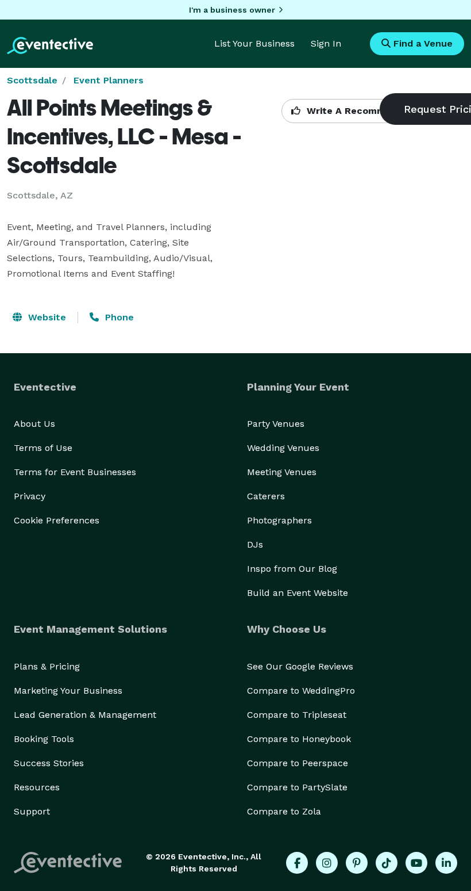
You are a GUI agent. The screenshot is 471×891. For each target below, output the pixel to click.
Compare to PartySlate (297, 787)
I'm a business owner (232, 9)
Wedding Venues (283, 447)
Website (45, 317)
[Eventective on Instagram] (327, 863)
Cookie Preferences (56, 520)
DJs (255, 544)
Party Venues (275, 423)
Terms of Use (43, 447)
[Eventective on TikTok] (386, 863)
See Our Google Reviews (300, 666)
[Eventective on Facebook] (297, 863)
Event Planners (109, 80)
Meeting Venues (281, 471)
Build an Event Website (297, 592)
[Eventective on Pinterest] (357, 863)
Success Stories (49, 763)
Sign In (326, 43)
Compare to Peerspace (297, 763)
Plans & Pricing (47, 666)
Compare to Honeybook (299, 738)
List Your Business (254, 43)
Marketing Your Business (68, 690)
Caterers (266, 496)
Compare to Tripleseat (296, 714)
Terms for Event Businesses (75, 471)
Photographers (279, 520)
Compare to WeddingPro (301, 690)
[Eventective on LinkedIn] (446, 863)
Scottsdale (32, 80)
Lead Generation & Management (85, 714)
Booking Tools (44, 738)
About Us (34, 423)
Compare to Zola (284, 811)
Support (32, 811)
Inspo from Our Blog (292, 568)
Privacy (29, 496)
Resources (37, 787)
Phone (118, 317)
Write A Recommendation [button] (365, 110)
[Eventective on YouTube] (416, 863)
